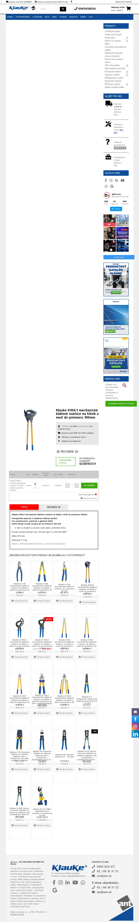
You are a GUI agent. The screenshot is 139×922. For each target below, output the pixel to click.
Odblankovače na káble (114, 78)
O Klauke (63, 17)
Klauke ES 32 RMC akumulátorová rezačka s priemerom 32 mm (42, 812)
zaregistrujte (83, 426)
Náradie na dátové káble (114, 87)
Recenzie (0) (69, 452)
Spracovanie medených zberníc (114, 60)
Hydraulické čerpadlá (113, 81)
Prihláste (65, 426)
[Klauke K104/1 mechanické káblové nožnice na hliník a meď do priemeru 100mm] (30, 430)
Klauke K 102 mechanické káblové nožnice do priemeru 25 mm (64, 587)
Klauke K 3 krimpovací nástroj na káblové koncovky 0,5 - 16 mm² (87, 700)
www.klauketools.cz (76, 876)
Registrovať (120, 2)
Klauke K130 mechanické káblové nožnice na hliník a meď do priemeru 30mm (64, 644)
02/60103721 (87, 464)
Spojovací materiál (112, 75)
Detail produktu (21, 601)
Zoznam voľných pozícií (121, 403)
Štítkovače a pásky (112, 84)
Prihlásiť (128, 2)
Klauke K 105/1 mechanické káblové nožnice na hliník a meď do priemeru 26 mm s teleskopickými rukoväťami (42, 700)
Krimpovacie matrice (113, 72)
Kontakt (10, 23)
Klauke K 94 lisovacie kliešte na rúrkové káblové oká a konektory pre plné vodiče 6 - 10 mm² (20, 756)
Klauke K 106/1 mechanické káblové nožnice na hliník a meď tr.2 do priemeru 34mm (42, 644)
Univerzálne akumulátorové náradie (115, 48)
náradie (13, 876)
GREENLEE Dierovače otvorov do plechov (114, 54)
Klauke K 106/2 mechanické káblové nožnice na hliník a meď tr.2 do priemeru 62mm (20, 644)
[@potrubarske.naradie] (107, 195)
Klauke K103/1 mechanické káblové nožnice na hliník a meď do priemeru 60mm (87, 589)
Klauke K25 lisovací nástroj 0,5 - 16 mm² (64, 755)
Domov (10, 17)
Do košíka (89, 485)
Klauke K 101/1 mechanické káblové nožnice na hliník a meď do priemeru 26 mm (19, 700)
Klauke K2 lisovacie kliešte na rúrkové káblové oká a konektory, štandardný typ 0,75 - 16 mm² (42, 756)
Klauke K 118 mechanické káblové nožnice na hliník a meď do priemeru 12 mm (19, 588)
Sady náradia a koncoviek (115, 68)
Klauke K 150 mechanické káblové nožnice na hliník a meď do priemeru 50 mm (87, 644)
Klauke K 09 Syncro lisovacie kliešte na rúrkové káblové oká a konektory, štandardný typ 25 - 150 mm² (87, 756)
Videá (54, 17)
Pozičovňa (37, 17)
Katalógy (74, 17)
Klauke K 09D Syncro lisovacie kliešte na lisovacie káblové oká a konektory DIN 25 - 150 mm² (20, 812)
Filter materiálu (23, 17)
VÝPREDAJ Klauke (112, 31)
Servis (83, 17)
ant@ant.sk (104, 876)
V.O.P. (91, 17)
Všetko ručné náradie (113, 35)
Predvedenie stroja (65, 461)
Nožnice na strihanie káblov (113, 42)
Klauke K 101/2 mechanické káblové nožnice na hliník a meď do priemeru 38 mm (64, 700)
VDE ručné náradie (112, 65)
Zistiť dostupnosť (86, 495)
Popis (24, 507)
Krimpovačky (110, 38)
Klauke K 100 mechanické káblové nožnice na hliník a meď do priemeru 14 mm (42, 588)
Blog (47, 17)
